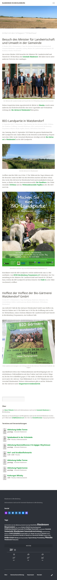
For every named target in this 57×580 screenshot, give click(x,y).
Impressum (30, 575)
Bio (34, 124)
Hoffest (14, 302)
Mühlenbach (35, 302)
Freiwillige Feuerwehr (31, 529)
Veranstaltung (41, 537)
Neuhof (30, 535)
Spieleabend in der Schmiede (20, 437)
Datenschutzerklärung (17, 575)
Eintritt (28, 527)
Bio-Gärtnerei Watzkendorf (33, 46)
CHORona (50, 124)
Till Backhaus (34, 128)
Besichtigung (27, 300)
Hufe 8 (43, 280)
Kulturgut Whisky (15, 475)
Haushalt (22, 533)
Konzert (44, 533)
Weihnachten (15, 539)
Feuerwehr (20, 529)
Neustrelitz (35, 535)
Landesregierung (21, 302)
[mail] (6, 513)
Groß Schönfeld (14, 533)
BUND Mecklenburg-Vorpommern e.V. (27, 275)
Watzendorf (41, 128)
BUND (45, 124)
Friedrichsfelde (42, 529)
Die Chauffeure (6, 126)
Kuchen (48, 533)
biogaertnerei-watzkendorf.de (29, 384)
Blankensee (35, 300)
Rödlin (6, 538)
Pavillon (41, 535)
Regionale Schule (47, 535)
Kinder (33, 533)
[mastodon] (26, 513)
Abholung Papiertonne (17, 468)
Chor (16, 527)
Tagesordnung (32, 537)
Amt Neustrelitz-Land (8, 525)
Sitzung (16, 537)
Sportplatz (25, 537)
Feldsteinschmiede (10, 529)
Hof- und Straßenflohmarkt (19, 452)
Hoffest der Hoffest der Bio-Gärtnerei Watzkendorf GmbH (27, 294)
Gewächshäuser (6, 302)
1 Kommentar (19, 124)
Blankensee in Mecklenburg (13, 3)
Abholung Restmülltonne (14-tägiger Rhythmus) (28, 445)
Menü (54, 3)
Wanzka (10, 50)
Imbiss (26, 533)
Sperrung (21, 537)
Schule (11, 537)
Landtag (24, 48)
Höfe (32, 126)
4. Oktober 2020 (6, 46)
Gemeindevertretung (33, 531)
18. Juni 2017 (5, 300)
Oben (51, 575)
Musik (17, 128)
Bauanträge (27, 525)
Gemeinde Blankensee (8, 48)
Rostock (27, 128)
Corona (19, 527)
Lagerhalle (19, 48)
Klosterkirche (38, 533)
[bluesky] (23, 513)
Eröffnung (14, 126)
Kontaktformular (37, 418)
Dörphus (23, 527)
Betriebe (29, 124)
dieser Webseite (9, 410)
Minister (12, 128)
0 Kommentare (17, 46)
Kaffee (29, 533)
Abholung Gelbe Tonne (17, 429)
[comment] (13, 513)
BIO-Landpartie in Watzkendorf (23, 121)
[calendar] (16, 513)
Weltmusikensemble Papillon (32, 185)
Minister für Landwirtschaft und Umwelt (39, 48)
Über (5, 575)
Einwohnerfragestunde (35, 527)
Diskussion (42, 300)
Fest (47, 300)
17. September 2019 (7, 124)
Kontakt (39, 575)
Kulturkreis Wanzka (8, 535)
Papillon (22, 128)
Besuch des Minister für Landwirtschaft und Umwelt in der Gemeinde (28, 41)
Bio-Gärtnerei (39, 124)
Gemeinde (48, 529)
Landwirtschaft (38, 126)
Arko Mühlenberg (17, 525)
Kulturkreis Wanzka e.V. (19, 535)
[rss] (9, 513)
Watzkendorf (17, 50)
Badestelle (23, 525)
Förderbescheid (46, 46)
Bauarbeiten (34, 525)
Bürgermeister (9, 527)
